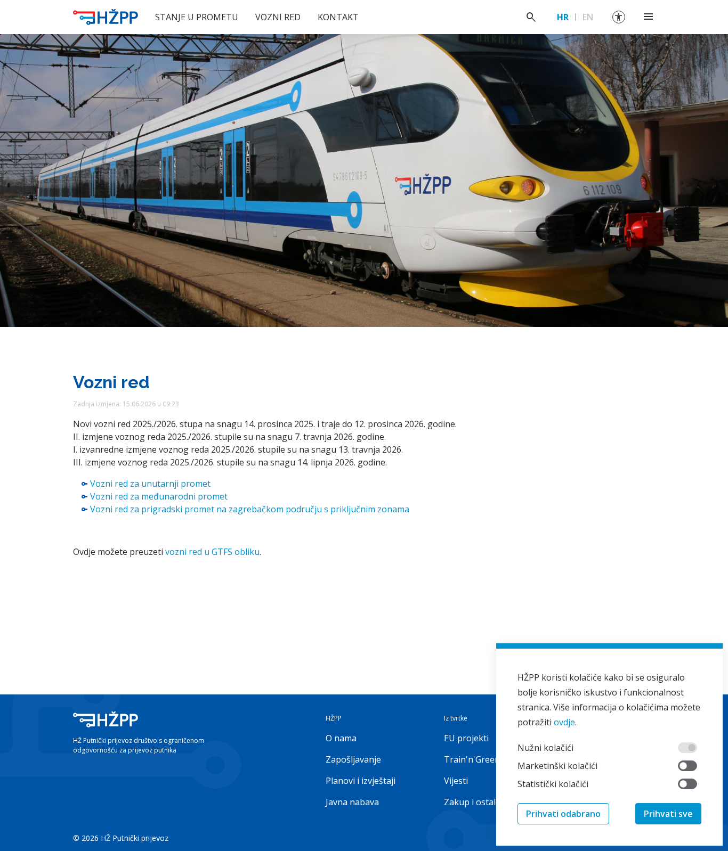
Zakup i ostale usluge (487, 802)
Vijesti (456, 781)
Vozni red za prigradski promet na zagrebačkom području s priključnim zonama (249, 509)
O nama (341, 738)
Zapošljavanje (353, 759)
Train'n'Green (472, 759)
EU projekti (466, 738)
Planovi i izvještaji (360, 781)
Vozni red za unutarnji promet (150, 483)
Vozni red (278, 17)
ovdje (564, 722)
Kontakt (338, 17)
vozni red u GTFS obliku (212, 552)
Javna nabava (352, 802)
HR (563, 17)
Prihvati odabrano (563, 814)
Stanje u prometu (196, 17)
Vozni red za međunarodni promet (159, 496)
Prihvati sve (668, 814)
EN (588, 17)
